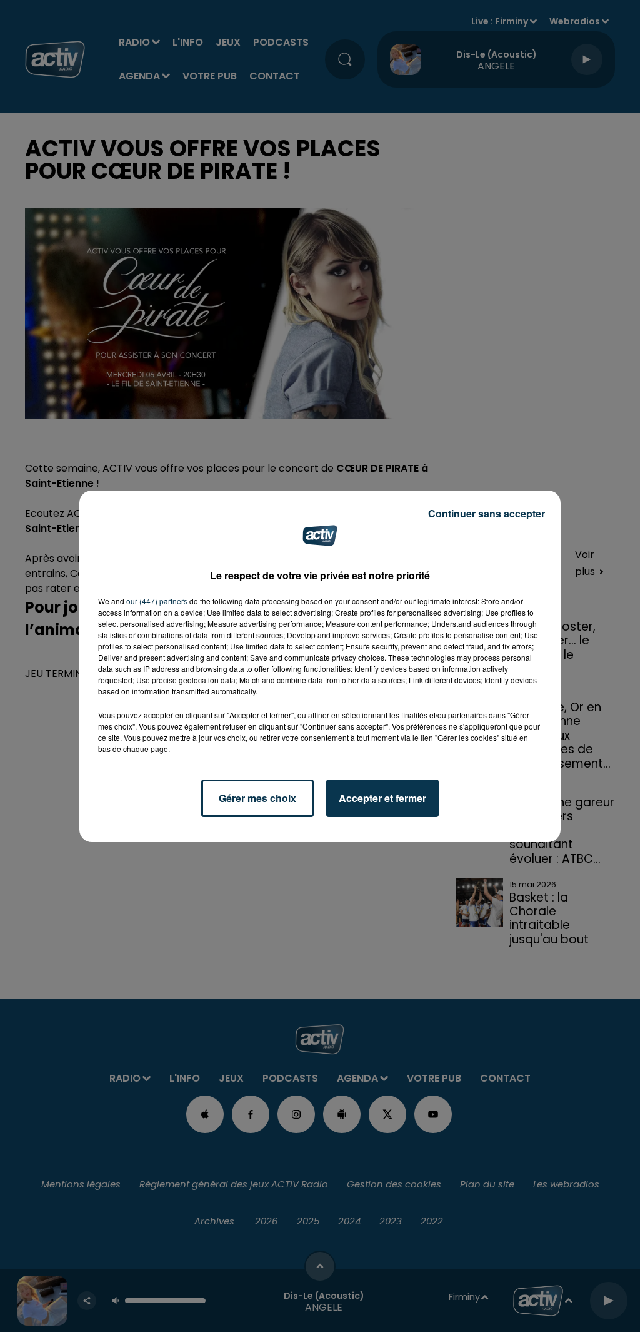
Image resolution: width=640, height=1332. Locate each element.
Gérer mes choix (257, 798)
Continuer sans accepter (486, 513)
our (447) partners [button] (157, 601)
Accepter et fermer (382, 798)
